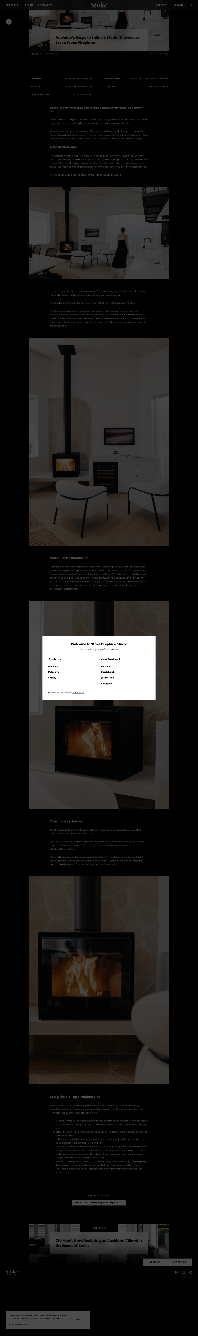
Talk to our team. (78, 693)
